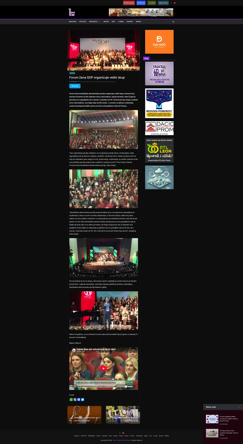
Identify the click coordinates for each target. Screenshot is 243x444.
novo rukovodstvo (94, 81)
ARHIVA (138, 21)
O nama (121, 21)
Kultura (127, 435)
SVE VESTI (82, 21)
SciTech (132, 435)
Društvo (72, 73)
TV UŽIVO (152, 3)
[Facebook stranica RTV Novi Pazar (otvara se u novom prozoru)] (171, 3)
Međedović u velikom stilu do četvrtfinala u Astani (84, 419)
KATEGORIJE (93, 21)
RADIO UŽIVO (163, 3)
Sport (110, 435)
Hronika (121, 435)
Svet (113, 21)
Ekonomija (104, 435)
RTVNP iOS (141, 3)
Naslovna (72, 21)
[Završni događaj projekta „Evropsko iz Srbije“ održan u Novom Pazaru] (212, 416)
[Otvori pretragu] (173, 21)
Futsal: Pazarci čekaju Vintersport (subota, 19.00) (123, 419)
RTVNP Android (129, 3)
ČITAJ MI (75, 86)
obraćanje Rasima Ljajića (105, 81)
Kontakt (130, 21)
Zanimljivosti (139, 435)
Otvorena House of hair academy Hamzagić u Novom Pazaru (229, 433)
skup (114, 81)
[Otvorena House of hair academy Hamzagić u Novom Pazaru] (212, 430)
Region (106, 21)
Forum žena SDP (83, 81)
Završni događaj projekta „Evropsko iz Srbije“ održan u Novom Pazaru (229, 419)
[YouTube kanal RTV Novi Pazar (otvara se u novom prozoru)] (175, 3)
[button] (99, 21)
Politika (98, 435)
